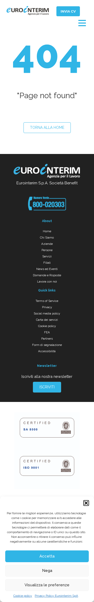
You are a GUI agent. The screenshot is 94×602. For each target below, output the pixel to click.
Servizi (47, 256)
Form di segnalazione (47, 345)
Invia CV (68, 11)
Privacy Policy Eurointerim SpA (56, 596)
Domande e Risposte (47, 275)
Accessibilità (47, 351)
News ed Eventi (47, 269)
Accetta (47, 556)
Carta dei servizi (47, 320)
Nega (47, 570)
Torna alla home (47, 127)
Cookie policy (22, 596)
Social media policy (47, 313)
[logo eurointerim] (27, 10)
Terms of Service (47, 301)
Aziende (47, 244)
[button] (86, 503)
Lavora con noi (47, 281)
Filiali (47, 262)
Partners (47, 338)
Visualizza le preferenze (47, 585)
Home (47, 231)
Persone (47, 250)
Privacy (47, 307)
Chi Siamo (47, 237)
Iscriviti (47, 387)
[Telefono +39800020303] (47, 203)
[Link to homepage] (47, 171)
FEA (47, 332)
